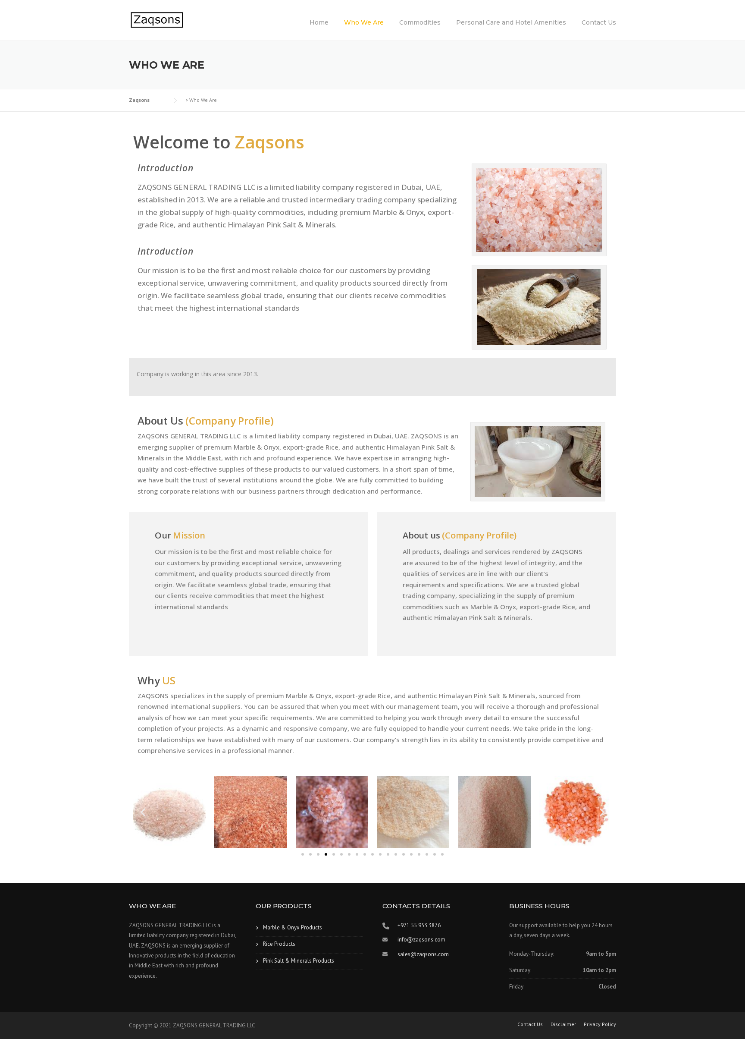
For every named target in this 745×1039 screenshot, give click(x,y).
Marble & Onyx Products (292, 927)
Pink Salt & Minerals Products (298, 960)
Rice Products (279, 944)
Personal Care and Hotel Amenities (511, 22)
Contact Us (599, 22)
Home (319, 22)
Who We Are (364, 22)
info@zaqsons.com (421, 939)
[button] (143, 811)
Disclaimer (563, 1024)
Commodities (420, 22)
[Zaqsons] (157, 20)
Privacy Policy (600, 1024)
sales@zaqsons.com (423, 954)
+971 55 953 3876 (419, 925)
